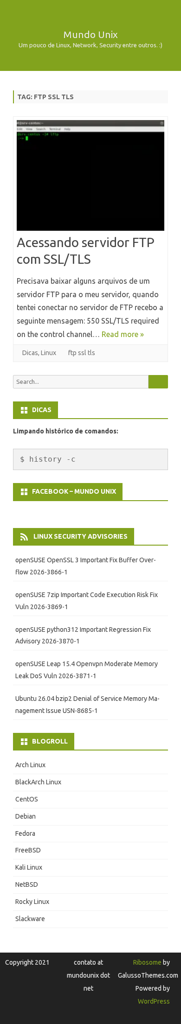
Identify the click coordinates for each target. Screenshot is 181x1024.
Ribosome (147, 962)
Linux (48, 352)
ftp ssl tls (81, 352)
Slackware (30, 918)
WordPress (154, 1001)
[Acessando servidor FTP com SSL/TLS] (90, 177)
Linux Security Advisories (80, 536)
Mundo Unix (90, 34)
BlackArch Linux (38, 782)
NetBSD (26, 884)
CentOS (26, 799)
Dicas (30, 352)
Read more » (123, 334)
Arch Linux (30, 765)
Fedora (25, 833)
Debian (25, 816)
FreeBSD (28, 850)
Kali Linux (28, 867)
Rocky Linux (32, 901)
